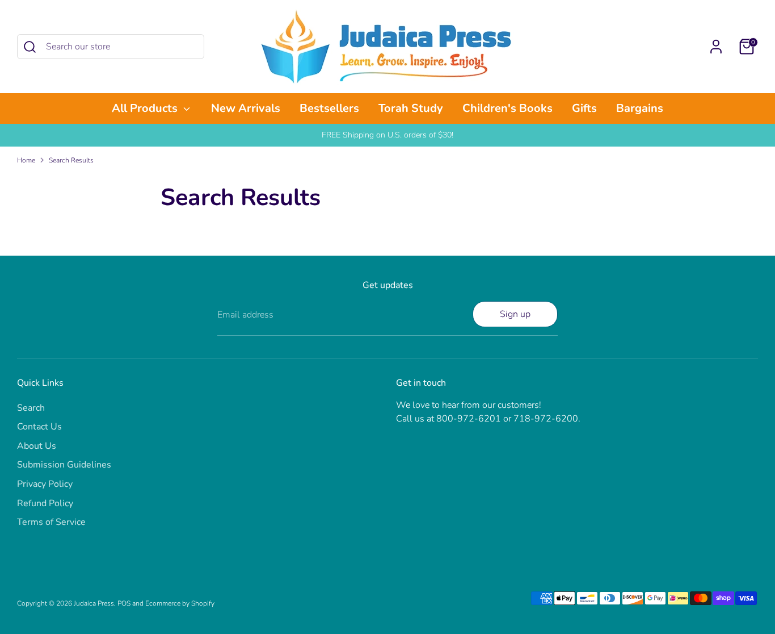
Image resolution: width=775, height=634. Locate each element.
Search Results (71, 160)
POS (123, 603)
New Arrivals (245, 108)
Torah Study (410, 108)
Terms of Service (51, 522)
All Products (146, 108)
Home (26, 160)
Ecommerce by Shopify (179, 603)
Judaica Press (94, 603)
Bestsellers (329, 108)
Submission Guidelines (64, 464)
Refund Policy (45, 503)
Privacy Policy (45, 484)
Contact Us (39, 426)
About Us (36, 446)
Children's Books (507, 108)
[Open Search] (30, 47)
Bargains (639, 108)
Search (31, 408)
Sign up (515, 314)
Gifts (584, 108)
